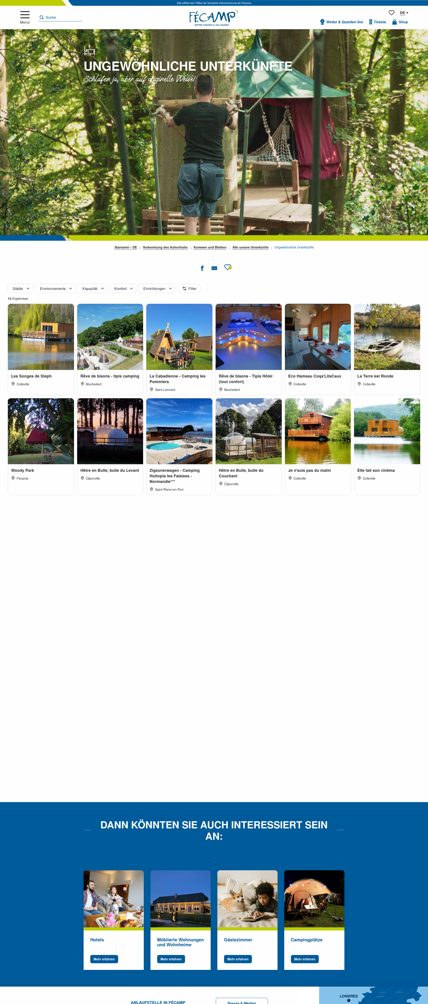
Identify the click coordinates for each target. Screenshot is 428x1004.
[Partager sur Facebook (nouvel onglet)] (202, 268)
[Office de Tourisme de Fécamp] (213, 17)
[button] (60, 17)
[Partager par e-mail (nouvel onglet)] (214, 268)
